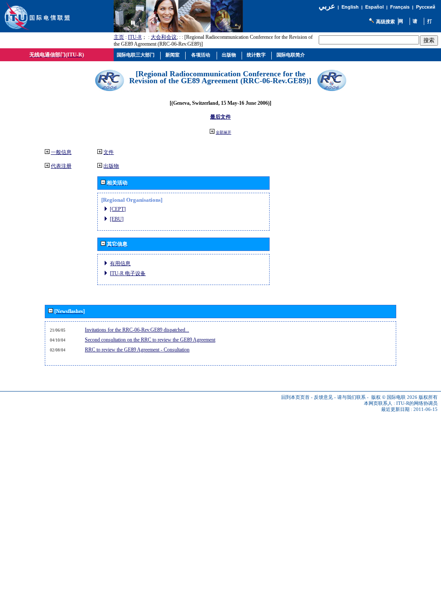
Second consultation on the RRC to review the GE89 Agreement (150, 340)
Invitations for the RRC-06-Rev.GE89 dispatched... (137, 330)
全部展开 (223, 132)
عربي (327, 6)
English (350, 6)
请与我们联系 (351, 397)
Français (400, 6)
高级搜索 (385, 21)
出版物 (111, 166)
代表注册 (61, 166)
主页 (119, 37)
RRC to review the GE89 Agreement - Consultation (137, 350)
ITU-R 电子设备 (128, 273)
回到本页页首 (295, 397)
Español (374, 6)
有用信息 (120, 263)
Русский (425, 6)
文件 (108, 152)
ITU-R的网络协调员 (417, 403)
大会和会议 (164, 37)
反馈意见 (323, 397)
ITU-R (135, 37)
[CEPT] (118, 209)
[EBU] (117, 219)
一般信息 (61, 152)
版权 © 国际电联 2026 (394, 397)
